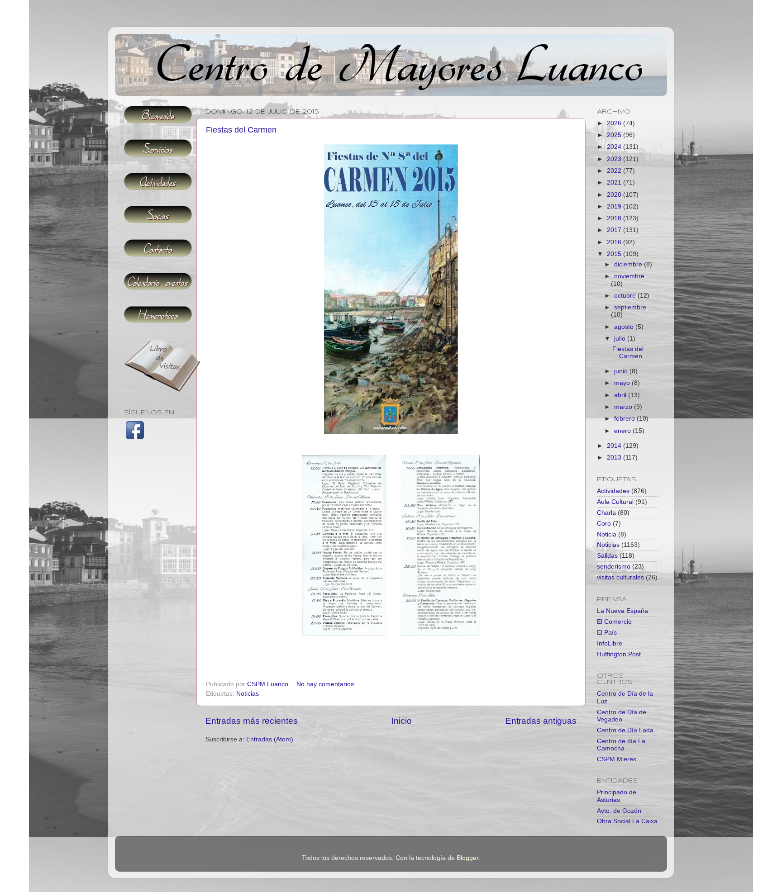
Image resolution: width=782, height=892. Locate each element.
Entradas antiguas (541, 721)
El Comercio (614, 621)
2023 (615, 159)
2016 (615, 242)
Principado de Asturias (616, 796)
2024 (615, 146)
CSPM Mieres (616, 759)
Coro (604, 523)
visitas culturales (620, 577)
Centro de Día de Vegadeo (621, 716)
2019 (615, 206)
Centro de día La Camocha (621, 745)
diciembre (629, 264)
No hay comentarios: (327, 684)
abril (621, 395)
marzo (624, 406)
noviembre (629, 276)
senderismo (613, 566)
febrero (625, 418)
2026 (615, 123)
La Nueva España (622, 610)
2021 (615, 182)
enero (623, 430)
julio (620, 338)
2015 (615, 254)
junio (621, 371)
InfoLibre (609, 643)
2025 (615, 135)
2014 (615, 445)
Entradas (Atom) (269, 739)
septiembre (630, 307)
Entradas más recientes (251, 721)
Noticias (247, 693)
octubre (626, 295)
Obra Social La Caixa (627, 821)
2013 (615, 457)
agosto (624, 326)
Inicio (401, 721)
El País (607, 632)
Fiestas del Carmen (241, 129)
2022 (615, 170)
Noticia (606, 534)
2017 (615, 230)
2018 (615, 218)
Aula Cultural (615, 501)
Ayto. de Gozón (619, 810)
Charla (606, 512)
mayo (623, 383)
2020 (615, 194)
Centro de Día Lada (625, 730)
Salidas (607, 555)
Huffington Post (619, 654)
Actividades (613, 491)
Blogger (467, 857)
